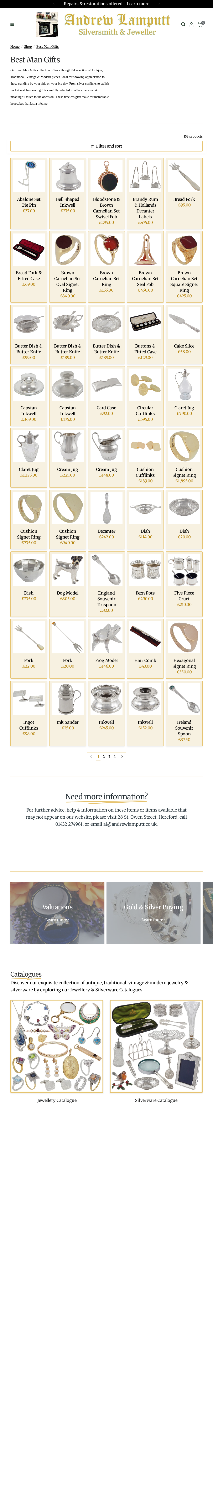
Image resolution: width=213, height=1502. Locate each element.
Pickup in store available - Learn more (109, 3)
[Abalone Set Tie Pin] (29, 176)
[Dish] (145, 508)
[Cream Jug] (68, 446)
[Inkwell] (106, 699)
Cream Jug (67, 469)
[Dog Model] (68, 570)
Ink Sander (68, 722)
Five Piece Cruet (184, 595)
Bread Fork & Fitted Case (29, 275)
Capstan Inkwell (29, 410)
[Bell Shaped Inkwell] (68, 176)
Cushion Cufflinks (145, 472)
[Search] (183, 24)
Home (15, 46)
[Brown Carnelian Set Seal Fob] (145, 249)
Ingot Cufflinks (28, 725)
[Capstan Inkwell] (29, 385)
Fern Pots (145, 593)
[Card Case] (106, 385)
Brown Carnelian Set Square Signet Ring (184, 281)
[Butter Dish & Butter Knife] (29, 323)
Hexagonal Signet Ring (184, 663)
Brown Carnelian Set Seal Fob (145, 278)
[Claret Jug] (184, 385)
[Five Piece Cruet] (184, 570)
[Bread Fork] (184, 176)
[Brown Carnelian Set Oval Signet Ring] (68, 249)
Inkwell (106, 722)
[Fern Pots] (145, 570)
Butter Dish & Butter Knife (28, 348)
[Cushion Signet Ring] (184, 446)
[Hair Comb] (145, 637)
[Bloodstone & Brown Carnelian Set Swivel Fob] (106, 176)
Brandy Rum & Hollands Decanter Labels (145, 208)
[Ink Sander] (68, 699)
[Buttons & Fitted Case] (145, 323)
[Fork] (29, 637)
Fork (28, 660)
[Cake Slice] (184, 323)
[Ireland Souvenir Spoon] (184, 699)
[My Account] (191, 24)
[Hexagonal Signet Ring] (184, 637)
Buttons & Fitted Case (145, 348)
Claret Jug (184, 407)
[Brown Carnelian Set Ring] (106, 249)
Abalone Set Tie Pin (29, 202)
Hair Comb (145, 660)
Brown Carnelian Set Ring (106, 278)
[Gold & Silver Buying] (153, 913)
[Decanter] (106, 508)
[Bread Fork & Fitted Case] (29, 249)
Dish (145, 531)
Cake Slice (184, 346)
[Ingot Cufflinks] (29, 699)
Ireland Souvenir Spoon (184, 728)
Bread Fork (184, 199)
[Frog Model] (106, 637)
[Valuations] (57, 913)
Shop (28, 46)
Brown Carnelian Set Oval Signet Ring (67, 281)
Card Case (106, 407)
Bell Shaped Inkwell (67, 202)
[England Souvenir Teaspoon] (106, 570)
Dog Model (67, 593)
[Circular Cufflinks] (145, 385)
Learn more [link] (56, 920)
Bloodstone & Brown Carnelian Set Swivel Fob (106, 208)
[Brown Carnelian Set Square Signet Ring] (184, 249)
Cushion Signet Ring (184, 472)
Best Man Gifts (47, 46)
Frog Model (106, 660)
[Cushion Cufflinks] (145, 446)
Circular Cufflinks (145, 410)
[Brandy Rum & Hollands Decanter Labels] (145, 176)
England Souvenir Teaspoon (106, 598)
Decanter (106, 531)
